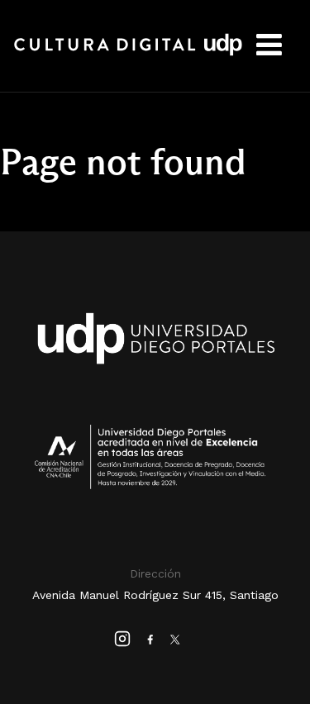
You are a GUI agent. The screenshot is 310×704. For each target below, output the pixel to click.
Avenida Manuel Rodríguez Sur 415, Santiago (155, 595)
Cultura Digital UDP (128, 53)
